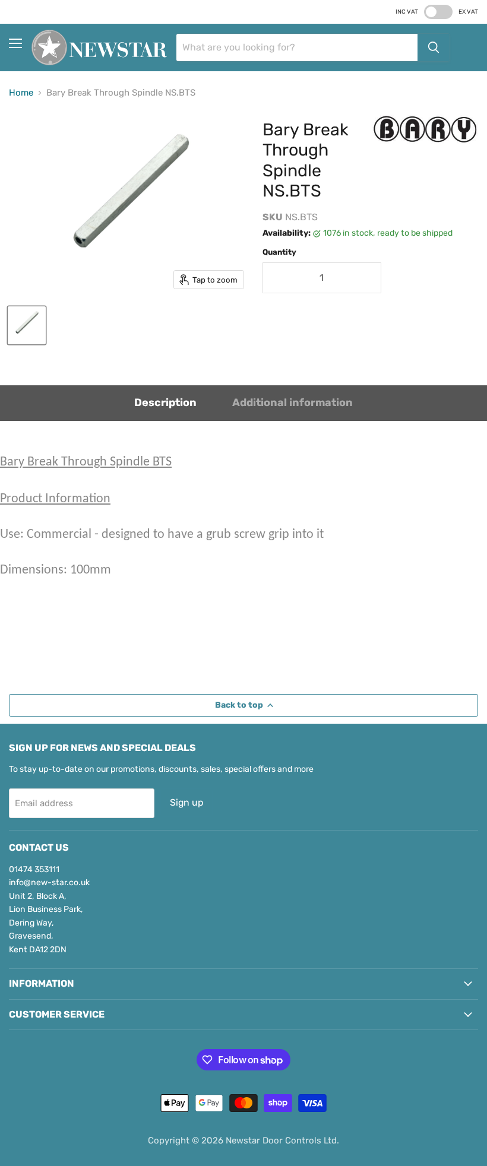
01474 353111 (34, 869)
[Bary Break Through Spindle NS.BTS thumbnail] (27, 325)
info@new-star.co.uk (49, 882)
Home (21, 93)
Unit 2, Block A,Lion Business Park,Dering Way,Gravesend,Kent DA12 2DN (46, 923)
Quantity (279, 252)
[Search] (434, 47)
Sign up (186, 802)
